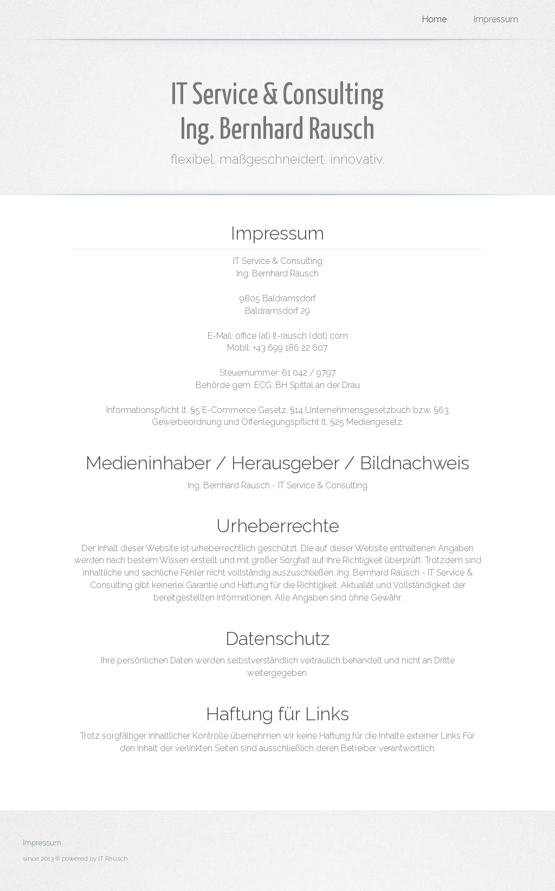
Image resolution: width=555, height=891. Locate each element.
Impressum (496, 19)
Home (434, 19)
